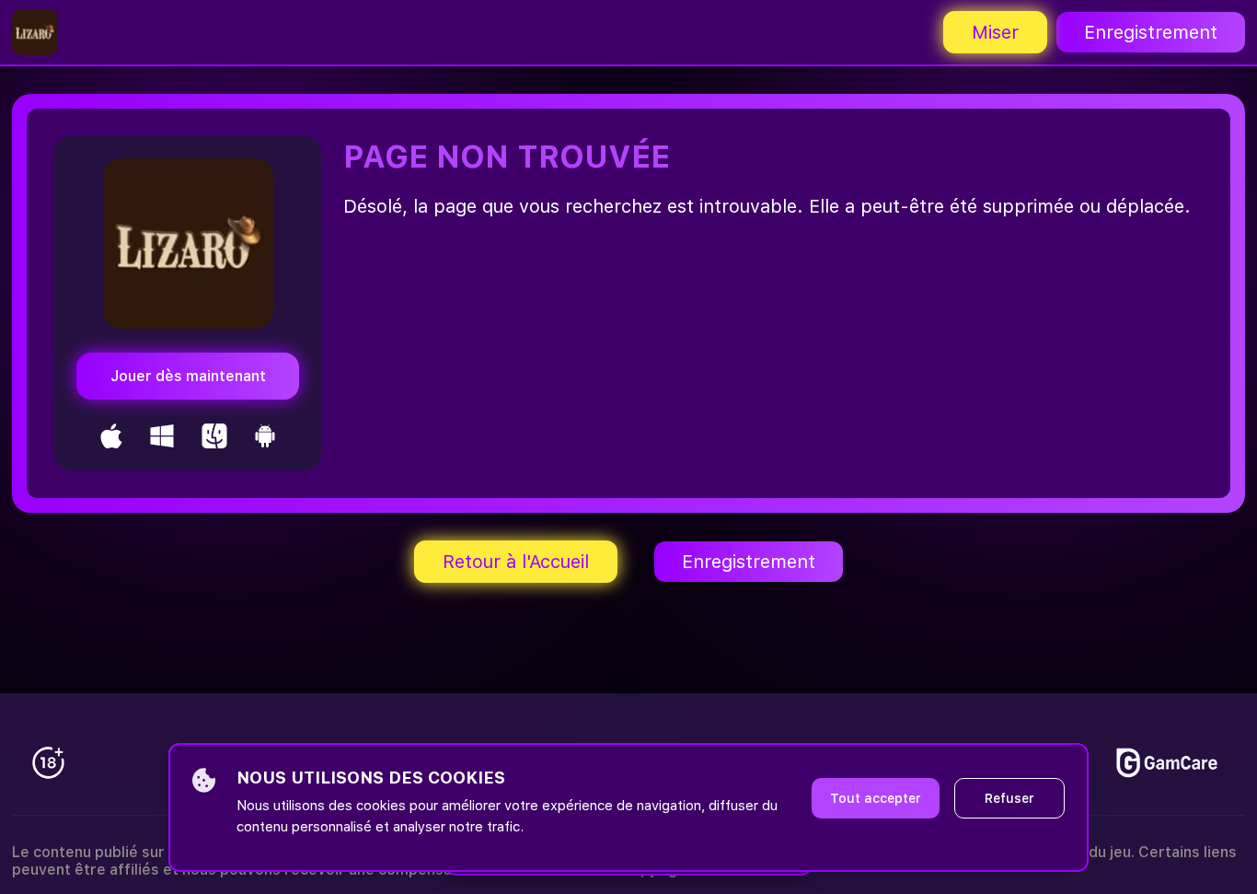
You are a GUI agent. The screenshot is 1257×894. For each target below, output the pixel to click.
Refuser (1009, 798)
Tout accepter (875, 798)
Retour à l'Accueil (516, 562)
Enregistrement (1150, 32)
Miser (995, 32)
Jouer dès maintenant (188, 376)
